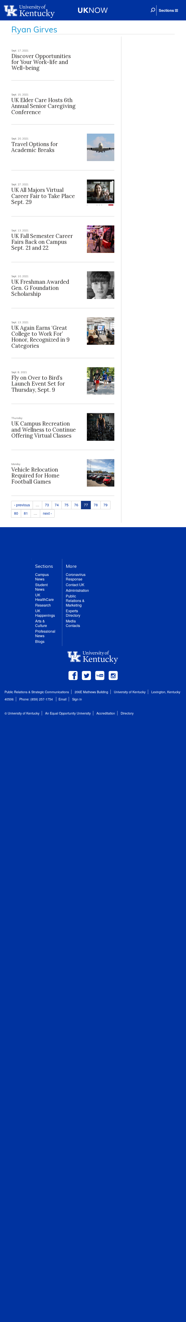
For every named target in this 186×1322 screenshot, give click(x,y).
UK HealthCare (44, 597)
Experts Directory (73, 613)
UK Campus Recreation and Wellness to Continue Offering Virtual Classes (43, 429)
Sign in (77, 699)
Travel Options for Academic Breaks (34, 147)
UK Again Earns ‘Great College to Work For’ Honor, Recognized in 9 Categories (40, 336)
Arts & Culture (41, 623)
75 (66, 504)
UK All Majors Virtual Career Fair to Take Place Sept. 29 (43, 196)
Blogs (39, 641)
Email (62, 699)
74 (57, 504)
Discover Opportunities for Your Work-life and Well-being (41, 62)
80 (16, 513)
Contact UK (75, 584)
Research (43, 605)
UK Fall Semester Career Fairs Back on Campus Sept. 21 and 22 (42, 242)
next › (47, 513)
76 (76, 504)
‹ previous (22, 504)
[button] (168, 10)
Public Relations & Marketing (75, 600)
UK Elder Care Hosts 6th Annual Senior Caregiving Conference (43, 106)
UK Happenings (45, 613)
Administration (77, 590)
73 (47, 504)
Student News (41, 587)
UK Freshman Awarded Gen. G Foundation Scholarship (40, 287)
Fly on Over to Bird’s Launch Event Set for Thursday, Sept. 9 (38, 383)
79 (105, 504)
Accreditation (105, 713)
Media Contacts (73, 623)
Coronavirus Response (76, 577)
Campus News (42, 577)
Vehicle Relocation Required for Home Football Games (35, 475)
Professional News (45, 633)
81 (26, 513)
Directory (127, 713)
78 (96, 504)
